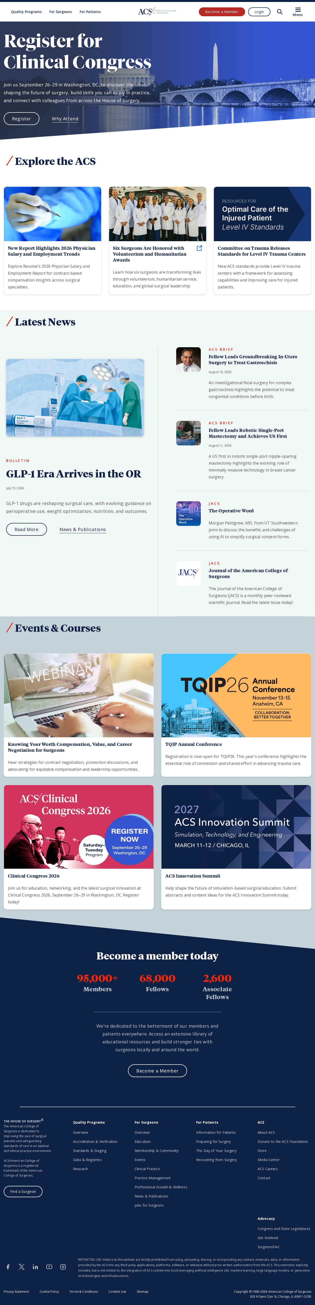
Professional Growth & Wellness (161, 1187)
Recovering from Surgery (216, 1159)
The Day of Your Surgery (216, 1150)
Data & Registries (87, 1159)
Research (80, 1168)
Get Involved (268, 1237)
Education (143, 1141)
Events (140, 1159)
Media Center (269, 1159)
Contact (264, 1178)
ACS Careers (268, 1168)
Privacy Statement (16, 1291)
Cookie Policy (49, 1291)
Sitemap (142, 1291)
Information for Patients (216, 1132)
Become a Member (222, 11)
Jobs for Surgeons (149, 1205)
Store (262, 1150)
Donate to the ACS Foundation (283, 1141)
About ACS (266, 1132)
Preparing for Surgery (213, 1141)
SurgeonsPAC (269, 1246)
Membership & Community (157, 1150)
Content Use (117, 1291)
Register (21, 119)
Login (259, 11)
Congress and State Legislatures (284, 1228)
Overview (80, 1132)
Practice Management (153, 1178)
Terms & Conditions (83, 1291)
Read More (27, 529)
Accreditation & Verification (95, 1141)
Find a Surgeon (23, 1191)
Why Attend (65, 119)
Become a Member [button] (157, 1071)
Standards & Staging (89, 1150)
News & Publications (83, 529)
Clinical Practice (147, 1168)
